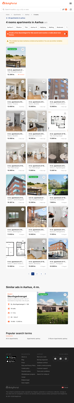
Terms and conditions (43, 371)
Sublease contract (42, 362)
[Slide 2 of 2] (58, 161)
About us (24, 357)
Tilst (26, 27)
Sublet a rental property (44, 365)
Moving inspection (42, 359)
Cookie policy (25, 368)
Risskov (19, 27)
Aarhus (27, 14)
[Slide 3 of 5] (15, 65)
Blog (22, 359)
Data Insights (25, 383)
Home (7, 14)
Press (23, 362)
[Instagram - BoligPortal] (66, 359)
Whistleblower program (28, 374)
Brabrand (60, 27)
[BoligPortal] (9, 3)
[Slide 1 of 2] (57, 161)
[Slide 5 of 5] (17, 65)
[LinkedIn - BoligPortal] (60, 359)
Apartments (17, 14)
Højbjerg (43, 27)
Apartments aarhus (33, 338)
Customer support (42, 368)
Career (23, 377)
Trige (68, 27)
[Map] (71, 9)
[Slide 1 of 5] (13, 65)
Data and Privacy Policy (28, 365)
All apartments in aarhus (16, 18)
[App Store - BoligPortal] (10, 361)
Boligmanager (25, 380)
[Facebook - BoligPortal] (55, 359)
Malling (51, 27)
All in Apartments (12, 338)
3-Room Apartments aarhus (57, 338)
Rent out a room (41, 357)
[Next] (45, 273)
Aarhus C (10, 27)
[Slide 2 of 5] (14, 65)
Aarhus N (34, 27)
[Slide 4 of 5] (16, 65)
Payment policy (26, 371)
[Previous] (28, 273)
